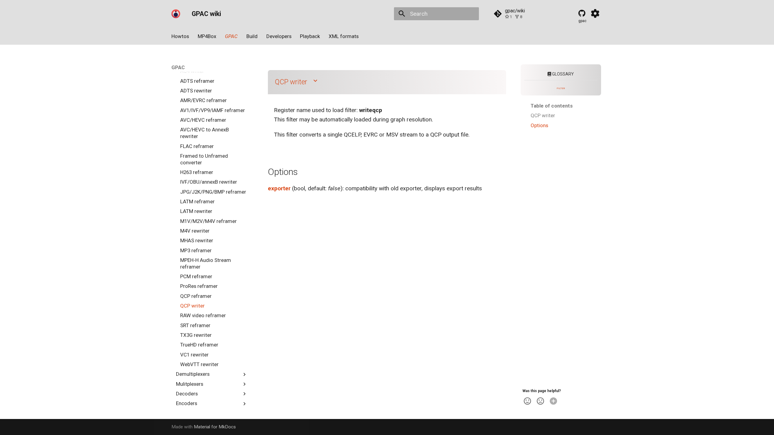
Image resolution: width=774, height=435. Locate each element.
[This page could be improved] (540, 401)
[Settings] (595, 13)
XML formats (344, 36)
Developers (278, 36)
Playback (310, 36)
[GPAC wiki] (176, 13)
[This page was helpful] (527, 401)
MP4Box (207, 36)
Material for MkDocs (215, 427)
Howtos (180, 36)
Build (252, 36)
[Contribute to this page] (553, 401)
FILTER (561, 88)
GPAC (231, 36)
